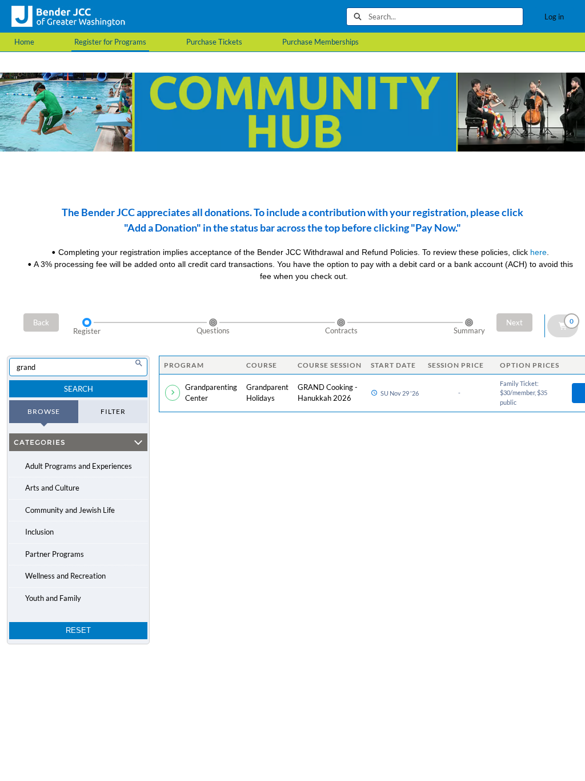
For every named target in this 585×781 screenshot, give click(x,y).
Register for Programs (110, 41)
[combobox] (445, 16)
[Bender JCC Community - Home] (68, 16)
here (538, 252)
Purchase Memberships (320, 41)
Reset (78, 630)
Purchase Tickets (214, 41)
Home (24, 41)
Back (41, 322)
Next (514, 322)
